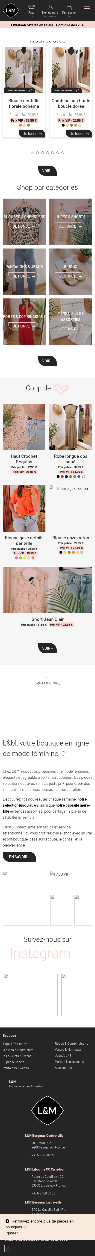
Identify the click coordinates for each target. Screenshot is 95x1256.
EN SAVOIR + (19, 856)
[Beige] (67, 125)
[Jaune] (24, 557)
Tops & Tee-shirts (15, 1044)
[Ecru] (77, 552)
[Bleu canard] (78, 476)
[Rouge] (62, 476)
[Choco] (79, 125)
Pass (31, 14)
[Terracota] (74, 476)
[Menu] (87, 8)
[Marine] (66, 476)
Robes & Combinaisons (71, 1043)
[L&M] (26, 898)
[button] (32, 153)
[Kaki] (28, 125)
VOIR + (47, 170)
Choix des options (16, 90)
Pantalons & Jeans (16, 1068)
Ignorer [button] (12, 1233)
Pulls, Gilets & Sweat (17, 1056)
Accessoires (63, 1068)
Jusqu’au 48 (63, 1055)
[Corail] (20, 125)
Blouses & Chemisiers (18, 1050)
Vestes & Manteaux (68, 1049)
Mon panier (69, 14)
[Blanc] (24, 125)
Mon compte (50, 14)
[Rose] (16, 557)
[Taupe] (75, 125)
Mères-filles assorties (70, 1061)
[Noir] (63, 125)
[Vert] (20, 557)
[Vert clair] (81, 552)
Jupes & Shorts (13, 1062)
